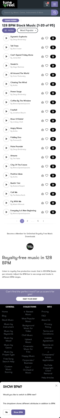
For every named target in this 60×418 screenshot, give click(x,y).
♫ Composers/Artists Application (48, 356)
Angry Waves (16, 128)
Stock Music (8, 319)
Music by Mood (8, 339)
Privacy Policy (48, 325)
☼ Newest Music (28, 313)
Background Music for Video (28, 328)
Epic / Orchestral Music (28, 370)
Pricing (45, 311)
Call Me (13, 192)
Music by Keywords (8, 332)
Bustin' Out (15, 183)
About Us (46, 319)
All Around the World (19, 73)
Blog (4, 315)
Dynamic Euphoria (18, 37)
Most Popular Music (28, 320)
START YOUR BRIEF (30, 299)
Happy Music (28, 356)
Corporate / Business (28, 361)
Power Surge (15, 92)
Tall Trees (14, 46)
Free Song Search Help (8, 360)
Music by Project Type (8, 353)
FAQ (44, 315)
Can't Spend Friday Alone (21, 55)
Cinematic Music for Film (28, 349)
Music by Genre (8, 346)
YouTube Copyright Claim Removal (48, 369)
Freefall (13, 110)
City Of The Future (18, 165)
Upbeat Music (28, 341)
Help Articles (48, 377)
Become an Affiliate (48, 346)
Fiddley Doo (15, 137)
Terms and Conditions (48, 332)
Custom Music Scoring (8, 369)
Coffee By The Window (20, 101)
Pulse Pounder (16, 146)
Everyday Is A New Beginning (23, 211)
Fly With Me (15, 201)
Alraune (13, 156)
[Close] (56, 385)
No (6, 412)
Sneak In (14, 64)
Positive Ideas (16, 174)
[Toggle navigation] (54, 4)
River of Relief (16, 119)
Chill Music (27, 335)
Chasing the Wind (18, 82)
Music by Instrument (8, 325)
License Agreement (48, 339)
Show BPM (18, 412)
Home (5, 311)
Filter (11, 30)
